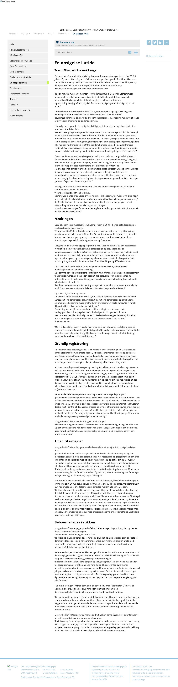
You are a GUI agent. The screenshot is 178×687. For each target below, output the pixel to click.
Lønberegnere (66, 29)
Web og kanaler (106, 29)
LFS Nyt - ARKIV (91, 29)
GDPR (115, 29)
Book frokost (78, 29)
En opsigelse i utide (80, 33)
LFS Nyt (24, 33)
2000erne (38, 33)
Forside (12, 33)
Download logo (139, 679)
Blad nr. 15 (62, 33)
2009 (50, 33)
